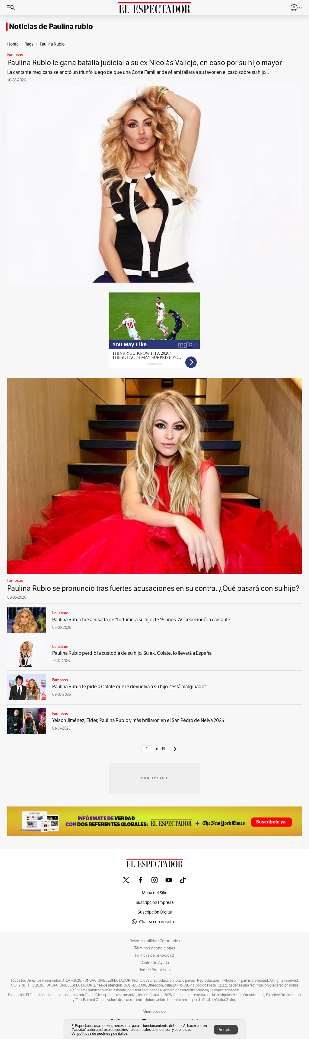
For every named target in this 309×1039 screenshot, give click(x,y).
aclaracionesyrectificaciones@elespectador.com (201, 990)
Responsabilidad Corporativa (154, 941)
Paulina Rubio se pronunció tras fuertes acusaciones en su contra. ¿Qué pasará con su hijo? (153, 588)
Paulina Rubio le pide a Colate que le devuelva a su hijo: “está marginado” (129, 686)
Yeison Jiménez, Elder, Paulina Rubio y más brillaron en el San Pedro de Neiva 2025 (138, 720)
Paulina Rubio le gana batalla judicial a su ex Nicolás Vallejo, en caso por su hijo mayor (144, 62)
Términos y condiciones (154, 948)
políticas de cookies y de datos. (102, 1033)
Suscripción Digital (155, 912)
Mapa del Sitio (154, 892)
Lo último (60, 613)
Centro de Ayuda (154, 963)
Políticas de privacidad (154, 955)
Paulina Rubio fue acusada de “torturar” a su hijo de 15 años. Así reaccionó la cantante (141, 619)
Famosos (15, 54)
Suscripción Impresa (154, 902)
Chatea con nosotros (158, 921)
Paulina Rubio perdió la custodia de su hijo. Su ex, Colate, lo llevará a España (132, 653)
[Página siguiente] (175, 751)
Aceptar (225, 1029)
